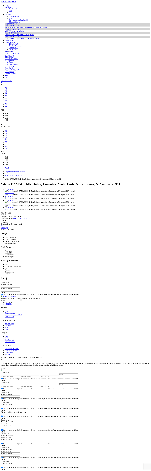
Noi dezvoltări (9, 324)
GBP (6, 121)
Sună (2, 226)
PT (6, 105)
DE (6, 92)
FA (6, 93)
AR (6, 95)
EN (6, 90)
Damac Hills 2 (9, 352)
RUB (6, 119)
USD (6, 117)
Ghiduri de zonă (10, 342)
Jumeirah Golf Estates (12, 349)
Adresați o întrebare (7, 229)
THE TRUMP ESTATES (21, 218)
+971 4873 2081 (6, 81)
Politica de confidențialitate (13, 315)
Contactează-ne (10, 313)
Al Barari (8, 354)
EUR (6, 113)
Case (6, 329)
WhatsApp (4, 228)
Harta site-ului (9, 317)
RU (6, 88)
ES (6, 99)
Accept (3, 368)
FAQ (6, 338)
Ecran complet (9, 189)
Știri (6, 336)
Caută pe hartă (9, 340)
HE (6, 106)
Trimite (3, 292)
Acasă (7, 311)
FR (6, 101)
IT (5, 103)
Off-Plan (8, 325)
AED (6, 115)
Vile (6, 327)
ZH (6, 97)
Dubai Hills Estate (11, 351)
